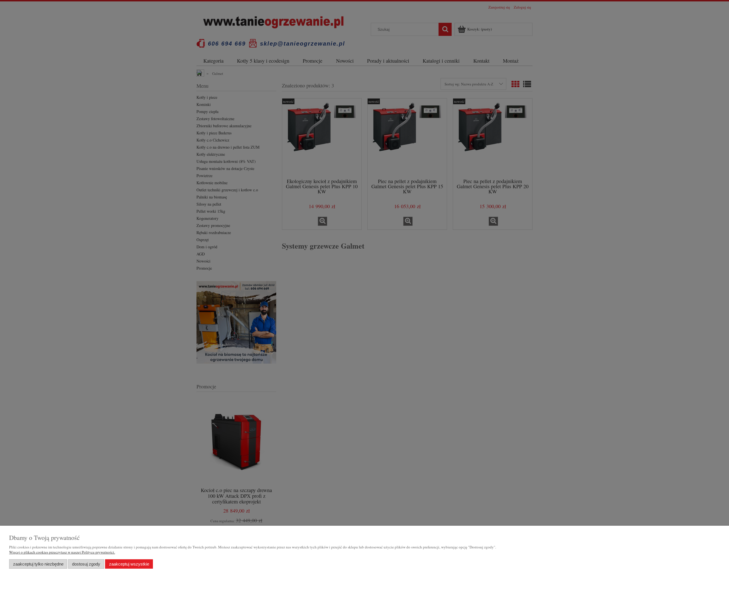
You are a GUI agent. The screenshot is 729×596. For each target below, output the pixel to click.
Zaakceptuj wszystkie (129, 564)
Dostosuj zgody (86, 564)
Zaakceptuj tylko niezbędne (38, 564)
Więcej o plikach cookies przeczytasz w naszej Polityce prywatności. (62, 552)
